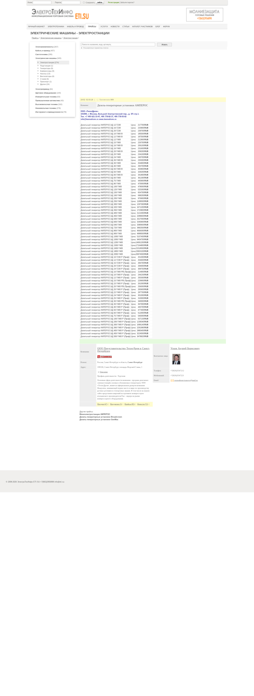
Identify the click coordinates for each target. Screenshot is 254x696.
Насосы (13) (45, 74)
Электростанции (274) (49, 63)
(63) (47, 97)
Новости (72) (142, 404)
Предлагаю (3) (116, 404)
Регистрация (113, 2)
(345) (48, 58)
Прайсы (35, 38)
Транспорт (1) (46, 82)
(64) (44, 89)
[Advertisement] (153, 446)
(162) (48, 104)
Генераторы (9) (46, 68)
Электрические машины (50, 38)
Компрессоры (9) (47, 71)
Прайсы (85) (130, 404)
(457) (45, 51)
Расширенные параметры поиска (95, 48)
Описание (104, 372)
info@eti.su (59, 482)
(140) (48, 93)
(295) (43, 54)
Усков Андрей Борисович (185, 348)
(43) (49, 101)
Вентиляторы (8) (47, 76)
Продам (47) (102, 404)
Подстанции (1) (46, 66)
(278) (48, 108)
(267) (46, 47)
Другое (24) (45, 84)
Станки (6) (44, 79)
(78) (50, 112)
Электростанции (70, 38)
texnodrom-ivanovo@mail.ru (186, 380)
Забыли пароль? (127, 2)
